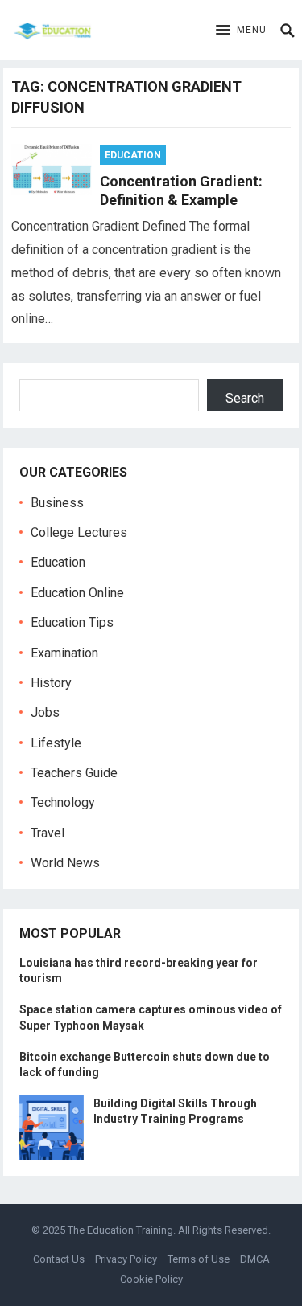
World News (65, 862)
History (51, 682)
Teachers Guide (74, 772)
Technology (63, 802)
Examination (64, 653)
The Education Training (120, 1230)
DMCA (255, 1259)
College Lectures (79, 532)
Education (133, 155)
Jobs (45, 712)
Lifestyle (56, 743)
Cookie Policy (151, 1279)
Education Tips (72, 622)
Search (244, 398)
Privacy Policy (126, 1259)
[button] (241, 31)
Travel (47, 833)
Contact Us (59, 1259)
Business (57, 502)
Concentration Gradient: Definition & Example (181, 190)
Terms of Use (199, 1259)
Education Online (77, 592)
